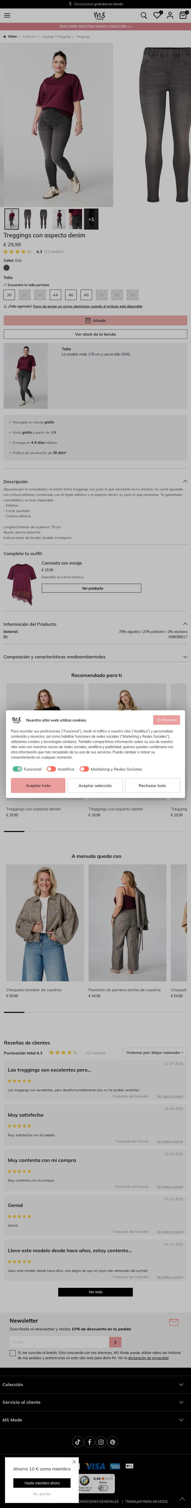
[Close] (74, 1462)
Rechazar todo (152, 785)
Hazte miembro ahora (42, 1483)
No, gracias (42, 1494)
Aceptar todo (38, 785)
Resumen (169, 720)
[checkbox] (26, 769)
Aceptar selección (95, 785)
